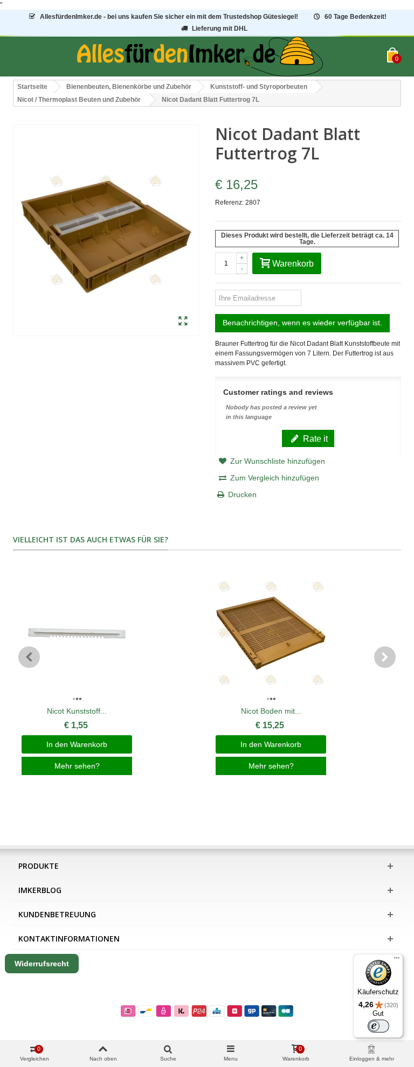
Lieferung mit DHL (219, 28)
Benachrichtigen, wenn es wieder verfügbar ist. (302, 322)
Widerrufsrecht (42, 963)
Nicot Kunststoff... (77, 711)
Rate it (314, 438)
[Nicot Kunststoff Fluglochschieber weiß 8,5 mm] (76, 633)
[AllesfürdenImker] (200, 56)
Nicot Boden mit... (271, 711)
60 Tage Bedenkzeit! (356, 16)
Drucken (242, 494)
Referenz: (229, 202)
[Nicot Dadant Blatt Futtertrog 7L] (183, 321)
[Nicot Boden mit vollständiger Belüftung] (270, 633)
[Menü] (396, 960)
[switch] (378, 1026)
